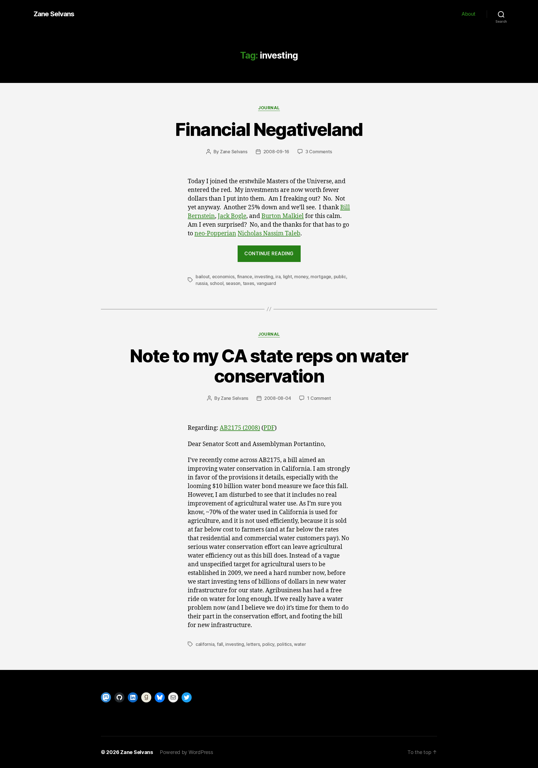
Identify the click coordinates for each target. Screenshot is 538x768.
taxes (248, 283)
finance (244, 276)
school (216, 283)
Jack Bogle (232, 216)
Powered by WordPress (186, 752)
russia (201, 283)
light (287, 276)
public (340, 276)
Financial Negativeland (269, 129)
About (469, 14)
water (300, 644)
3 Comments (318, 151)
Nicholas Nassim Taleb (269, 233)
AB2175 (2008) (240, 428)
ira (277, 276)
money (301, 276)
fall (220, 644)
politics (284, 644)
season (233, 283)
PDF (269, 428)
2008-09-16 (276, 151)
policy (268, 644)
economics (223, 276)
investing (263, 276)
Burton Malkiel (282, 216)
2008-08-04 (277, 398)
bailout (203, 276)
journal (269, 107)
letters (253, 644)
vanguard (266, 283)
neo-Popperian (215, 233)
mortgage (320, 276)
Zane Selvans (54, 14)
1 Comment (319, 398)
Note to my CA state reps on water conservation (269, 366)
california (205, 644)
